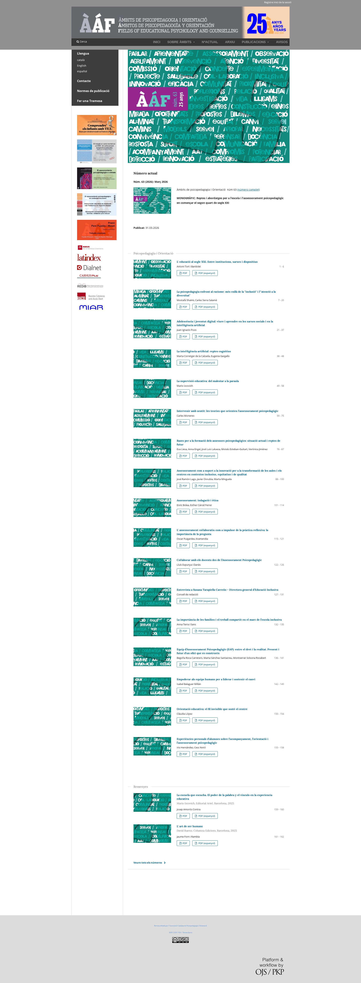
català (81, 60)
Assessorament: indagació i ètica (197, 500)
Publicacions (254, 42)
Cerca (83, 41)
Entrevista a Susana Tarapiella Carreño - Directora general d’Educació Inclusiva (227, 589)
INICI (156, 42)
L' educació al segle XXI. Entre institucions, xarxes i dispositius (217, 261)
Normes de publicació (93, 91)
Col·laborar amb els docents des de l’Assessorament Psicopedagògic (219, 560)
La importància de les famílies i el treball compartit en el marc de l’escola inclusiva (229, 619)
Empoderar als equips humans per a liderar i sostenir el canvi (216, 679)
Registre (268, 2)
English (81, 65)
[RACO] (91, 299)
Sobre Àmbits (179, 42)
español (82, 71)
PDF (184, 273)
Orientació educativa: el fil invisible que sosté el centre (212, 709)
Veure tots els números (147, 862)
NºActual (210, 42)
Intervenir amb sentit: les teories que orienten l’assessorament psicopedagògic (227, 411)
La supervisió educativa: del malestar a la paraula (208, 381)
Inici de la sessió (282, 2)
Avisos (282, 42)
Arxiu (230, 42)
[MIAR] (91, 310)
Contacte (84, 81)
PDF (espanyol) (206, 273)
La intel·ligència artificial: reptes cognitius (204, 351)
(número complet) (248, 189)
